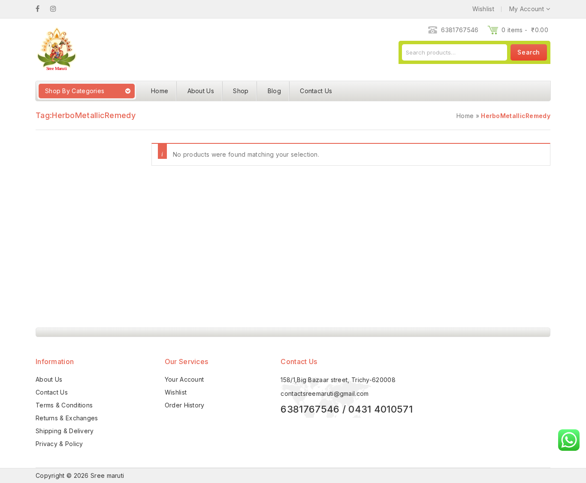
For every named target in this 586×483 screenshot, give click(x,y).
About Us (200, 90)
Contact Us (316, 90)
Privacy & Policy (59, 443)
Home (159, 90)
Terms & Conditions (64, 405)
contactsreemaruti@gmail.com (325, 393)
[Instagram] (57, 8)
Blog (274, 90)
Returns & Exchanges (67, 418)
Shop (240, 90)
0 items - (524, 29)
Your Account (184, 379)
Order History (185, 405)
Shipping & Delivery (65, 430)
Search (528, 52)
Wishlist (176, 392)
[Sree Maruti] (56, 48)
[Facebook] (42, 8)
